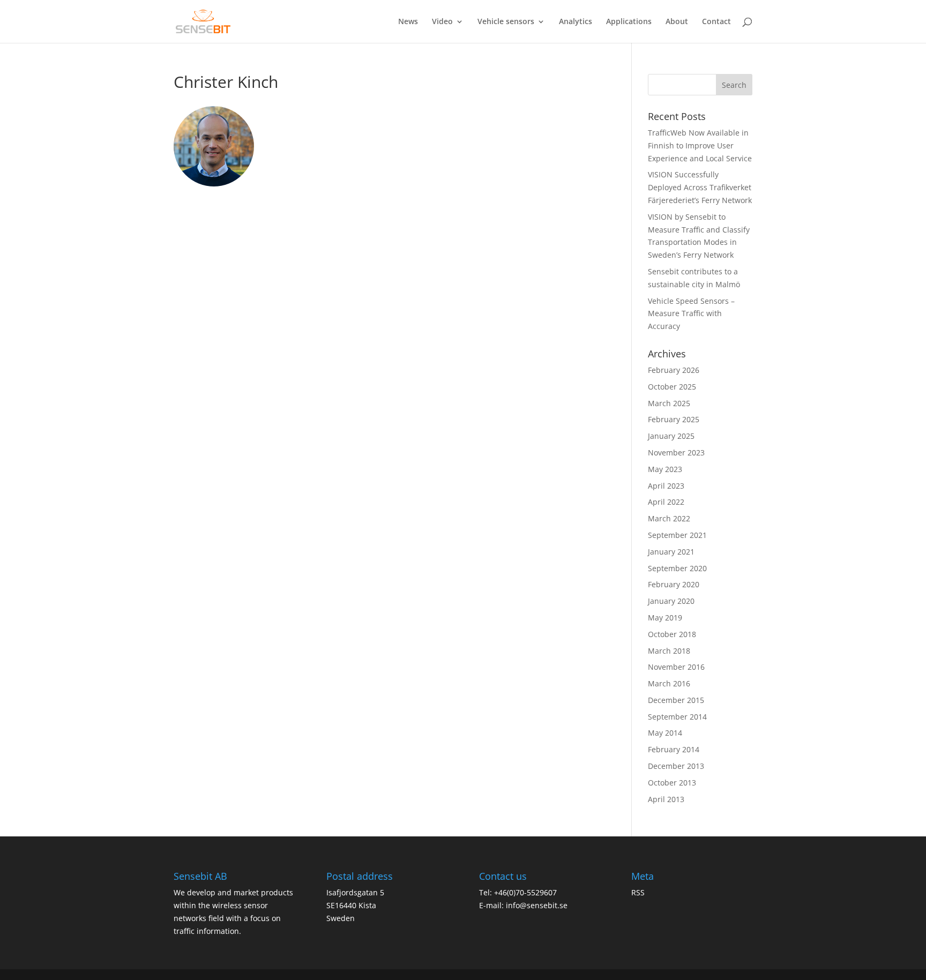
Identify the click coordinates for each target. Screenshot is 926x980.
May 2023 (665, 469)
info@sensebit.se (536, 905)
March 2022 (669, 518)
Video (442, 22)
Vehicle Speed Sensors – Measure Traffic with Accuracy (691, 314)
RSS (638, 892)
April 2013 (666, 799)
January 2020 (671, 601)
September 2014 (677, 717)
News (408, 22)
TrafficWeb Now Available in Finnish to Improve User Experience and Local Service (700, 145)
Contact (716, 22)
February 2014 (673, 749)
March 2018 (669, 651)
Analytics (575, 22)
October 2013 (672, 782)
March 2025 (669, 403)
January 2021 (671, 552)
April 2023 (666, 486)
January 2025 (671, 436)
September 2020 (677, 568)
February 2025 (673, 419)
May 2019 (665, 617)
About (677, 22)
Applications (629, 22)
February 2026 (673, 370)
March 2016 (669, 683)
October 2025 (672, 386)
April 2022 (666, 502)
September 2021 (677, 535)
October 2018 (672, 634)
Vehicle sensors (505, 22)
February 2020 (673, 584)
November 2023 (676, 452)
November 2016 (676, 667)
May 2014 (665, 733)
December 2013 (676, 766)
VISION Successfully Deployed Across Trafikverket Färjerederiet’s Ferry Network (700, 187)
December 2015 (676, 700)
